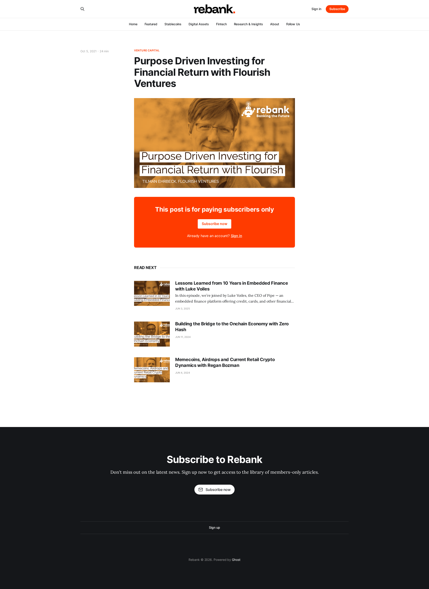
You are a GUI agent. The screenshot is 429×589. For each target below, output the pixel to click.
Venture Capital (147, 50)
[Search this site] (82, 9)
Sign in (316, 9)
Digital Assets (199, 24)
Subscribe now (214, 223)
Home (133, 24)
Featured (151, 24)
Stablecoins (172, 24)
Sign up (214, 527)
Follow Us (293, 24)
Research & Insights (248, 24)
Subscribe (337, 9)
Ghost (236, 560)
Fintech (221, 24)
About (274, 24)
